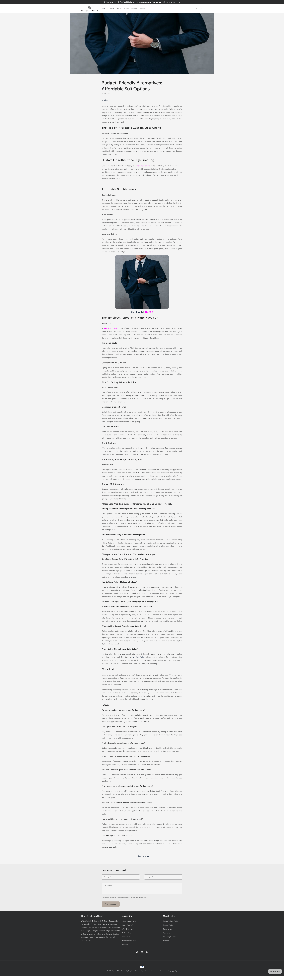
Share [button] (106, 100)
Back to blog (143, 856)
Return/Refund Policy (170, 921)
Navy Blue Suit (137, 312)
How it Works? (127, 925)
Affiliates (125, 944)
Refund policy (139, 971)
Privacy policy (149, 971)
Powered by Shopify (127, 971)
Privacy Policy (168, 925)
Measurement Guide (129, 941)
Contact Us (126, 937)
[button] (104, 8)
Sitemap (166, 941)
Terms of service (160, 971)
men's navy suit (110, 328)
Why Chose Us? (128, 929)
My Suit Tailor (138, 657)
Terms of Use (168, 929)
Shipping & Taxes (169, 937)
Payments (166, 933)
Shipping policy (172, 971)
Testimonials (126, 933)
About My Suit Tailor (129, 921)
